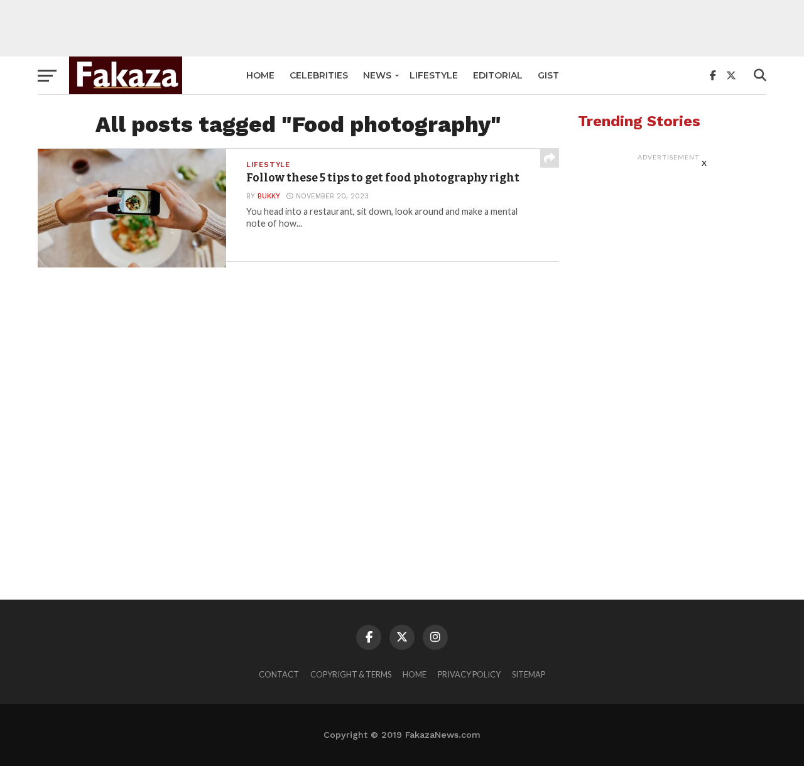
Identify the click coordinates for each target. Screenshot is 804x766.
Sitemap (528, 674)
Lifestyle (434, 75)
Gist (548, 75)
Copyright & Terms (350, 674)
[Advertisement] (402, 28)
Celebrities (319, 75)
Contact (279, 674)
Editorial (498, 75)
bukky (269, 196)
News (377, 75)
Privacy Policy (469, 674)
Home (260, 75)
